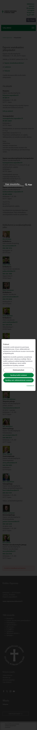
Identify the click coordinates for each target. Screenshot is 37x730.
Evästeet (30, 386)
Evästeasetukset (18, 370)
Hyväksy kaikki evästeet (18, 375)
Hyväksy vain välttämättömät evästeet (18, 380)
